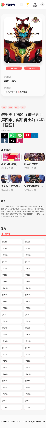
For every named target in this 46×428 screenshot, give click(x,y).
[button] (21, 4)
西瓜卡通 (8, 5)
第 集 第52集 (21, 92)
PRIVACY (26, 421)
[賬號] (42, 4)
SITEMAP (11, 421)
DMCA (19, 421)
